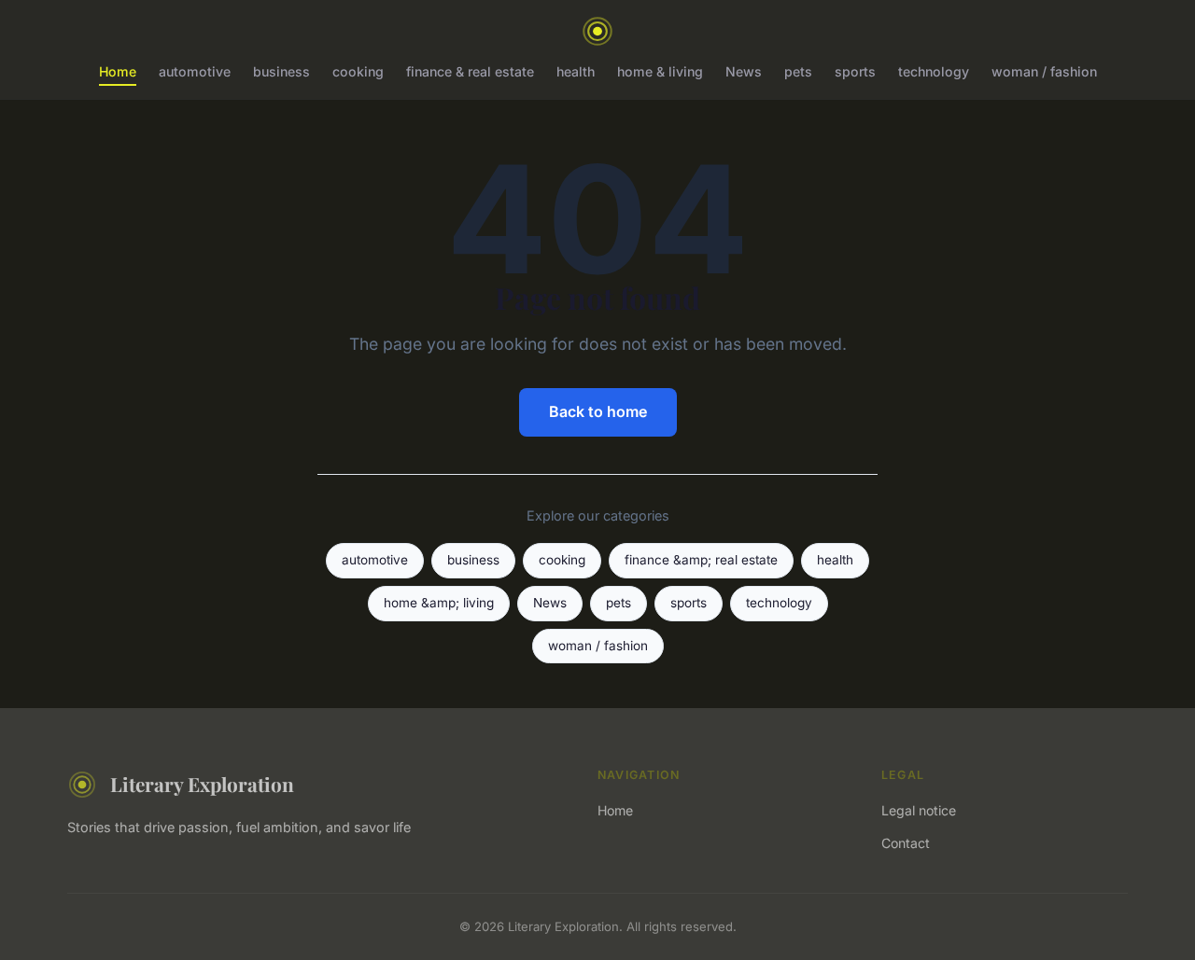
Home (117, 71)
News (743, 71)
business (281, 71)
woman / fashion (1044, 71)
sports (855, 71)
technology (933, 71)
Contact (905, 843)
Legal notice (918, 810)
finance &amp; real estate (701, 559)
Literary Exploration (202, 784)
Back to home (598, 411)
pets (798, 71)
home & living (660, 71)
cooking (358, 71)
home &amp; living (439, 602)
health (575, 71)
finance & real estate (470, 71)
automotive (195, 71)
